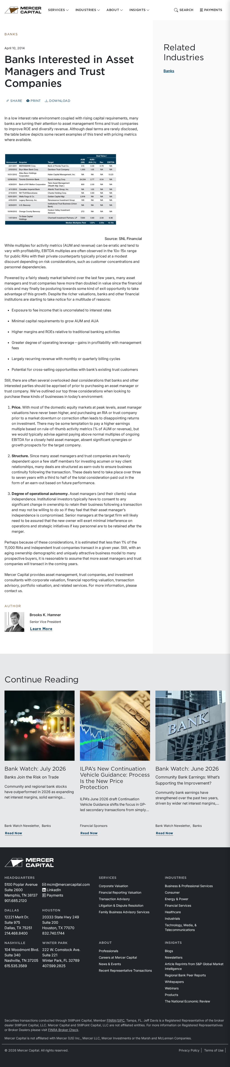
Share (15, 101)
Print (35, 101)
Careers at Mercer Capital (118, 957)
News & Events (110, 964)
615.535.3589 (15, 966)
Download (59, 101)
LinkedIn (54, 890)
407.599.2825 (53, 966)
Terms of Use (213, 1050)
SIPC (120, 1020)
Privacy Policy (189, 1050)
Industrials (172, 918)
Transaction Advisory (114, 899)
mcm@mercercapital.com (68, 884)
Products (171, 995)
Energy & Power (176, 899)
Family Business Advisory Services (124, 912)
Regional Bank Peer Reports (185, 975)
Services (108, 877)
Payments (213, 10)
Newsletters (173, 957)
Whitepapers (174, 982)
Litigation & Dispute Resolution (121, 905)
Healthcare (173, 912)
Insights (173, 942)
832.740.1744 (53, 933)
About (105, 942)
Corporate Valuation (113, 886)
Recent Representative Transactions (125, 970)
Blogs (169, 951)
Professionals (108, 951)
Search (186, 10)
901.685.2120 (15, 900)
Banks (169, 71)
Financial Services (178, 905)
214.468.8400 (16, 933)
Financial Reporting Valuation (120, 892)
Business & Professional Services (189, 886)
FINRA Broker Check (63, 1030)
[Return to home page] (22, 10)
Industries (176, 877)
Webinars (172, 988)
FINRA (111, 1020)
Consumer (172, 892)
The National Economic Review (187, 1001)
